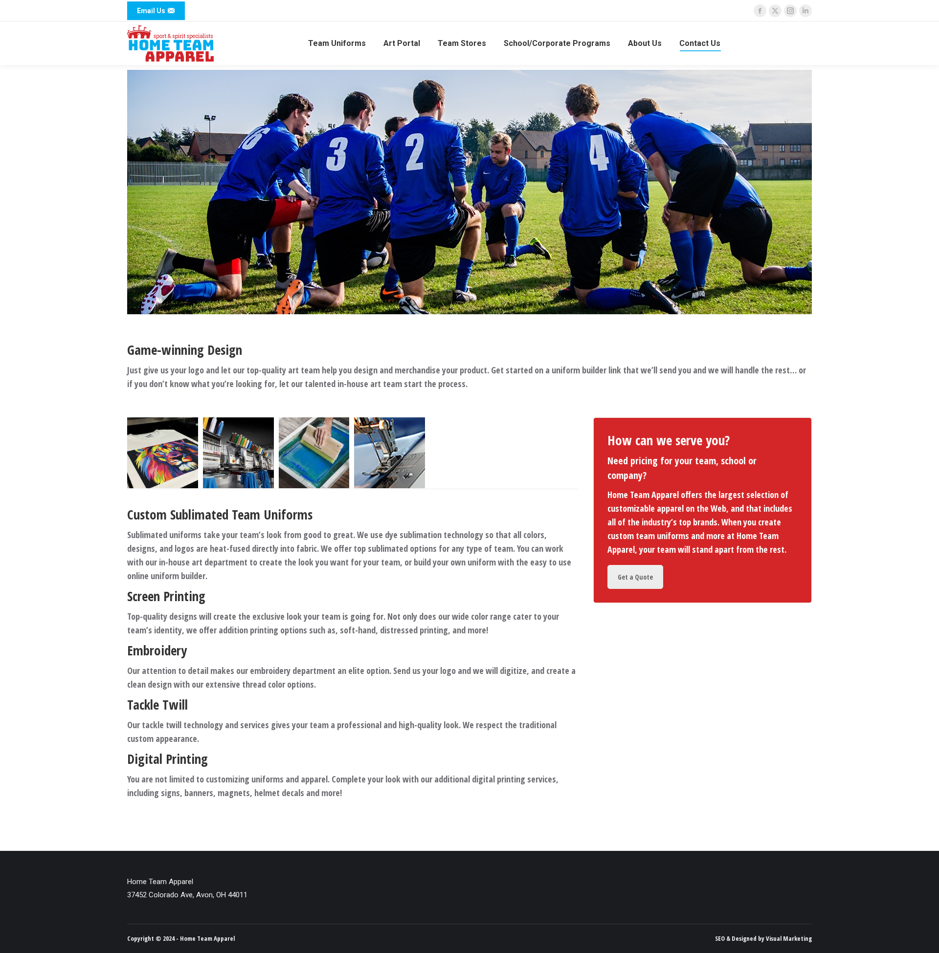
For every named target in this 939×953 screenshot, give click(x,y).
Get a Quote (635, 577)
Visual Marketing (789, 938)
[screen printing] (314, 452)
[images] (238, 452)
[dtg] (162, 452)
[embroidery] (389, 452)
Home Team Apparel (207, 938)
